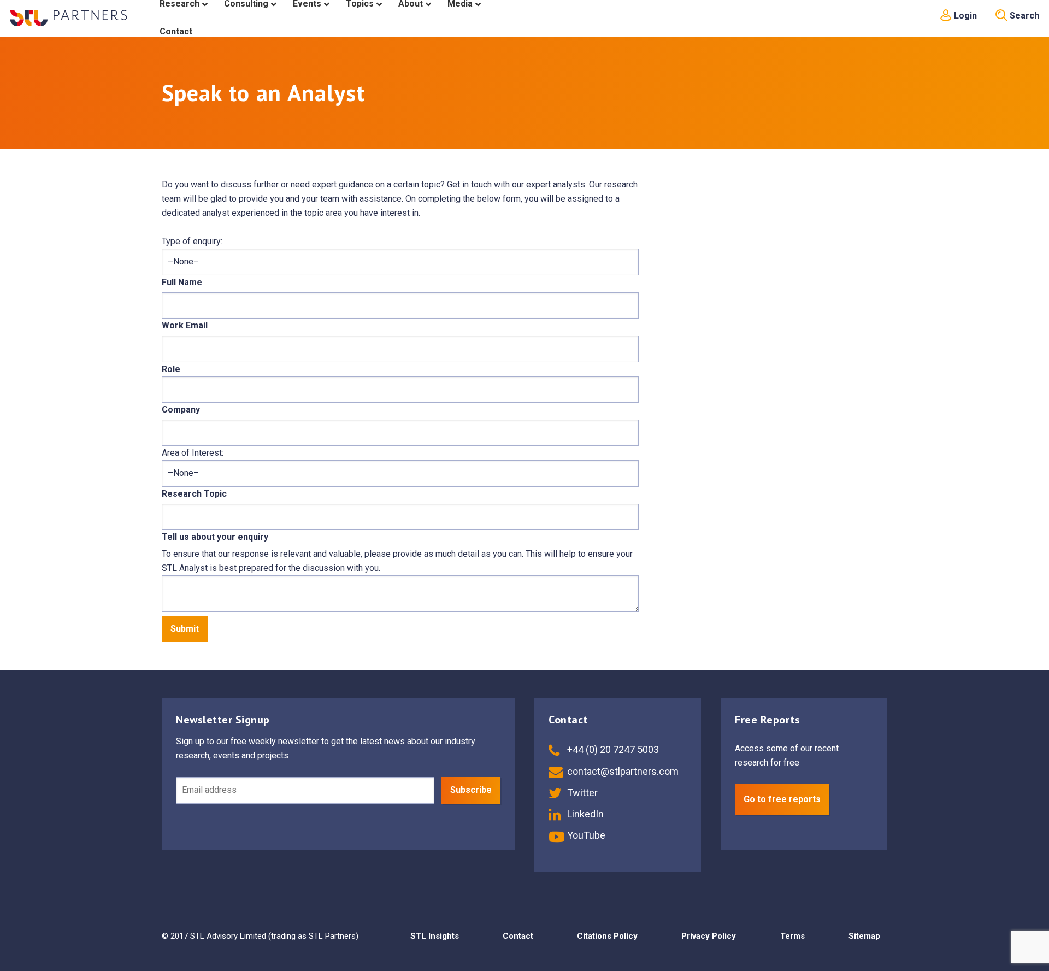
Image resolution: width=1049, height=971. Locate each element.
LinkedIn (584, 814)
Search (1023, 15)
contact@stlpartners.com (622, 771)
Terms (792, 936)
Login (964, 15)
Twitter (581, 792)
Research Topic (194, 494)
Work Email (185, 325)
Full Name (182, 282)
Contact (518, 936)
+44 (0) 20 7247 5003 (612, 749)
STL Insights (434, 936)
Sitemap (864, 936)
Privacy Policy (708, 936)
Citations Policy (607, 936)
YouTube (585, 835)
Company (181, 409)
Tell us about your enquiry (215, 537)
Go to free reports (782, 799)
